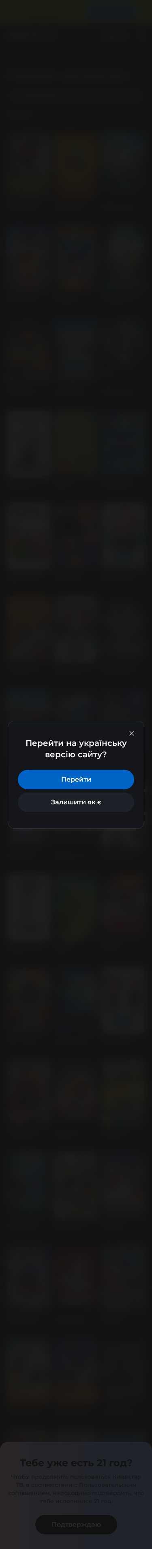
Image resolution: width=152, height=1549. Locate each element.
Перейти (76, 779)
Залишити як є (76, 802)
